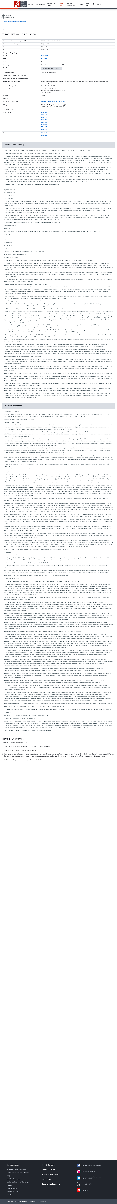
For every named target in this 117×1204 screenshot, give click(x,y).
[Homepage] (3, 29)
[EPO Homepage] (20, 4)
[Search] (93, 4)
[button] (58, 145)
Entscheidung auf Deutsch (52, 68)
